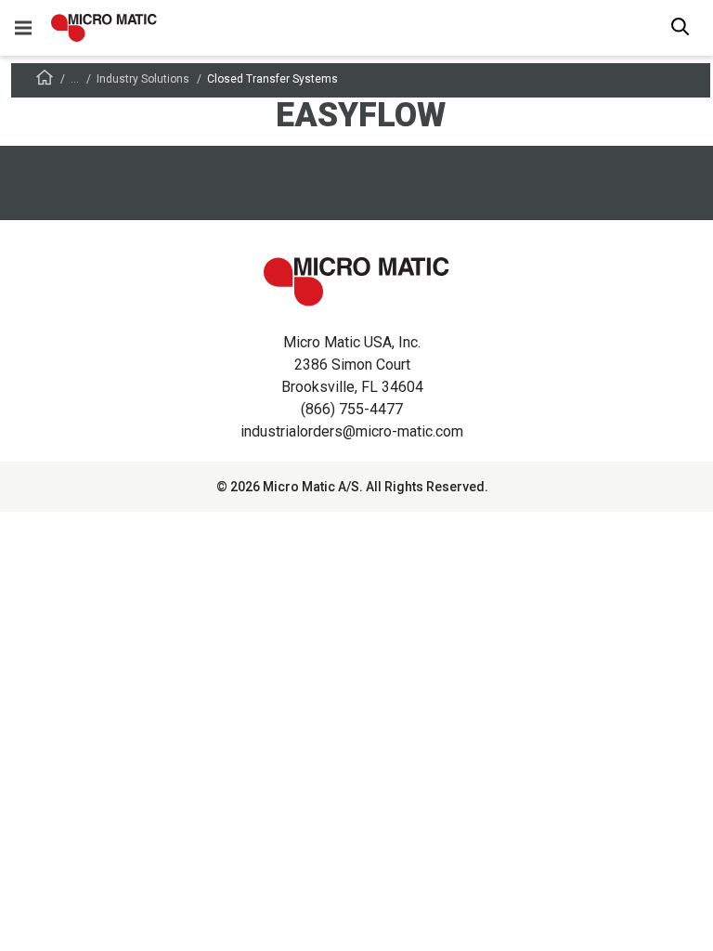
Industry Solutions (143, 78)
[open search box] (680, 28)
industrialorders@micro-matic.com (351, 431)
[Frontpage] (45, 80)
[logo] (104, 28)
